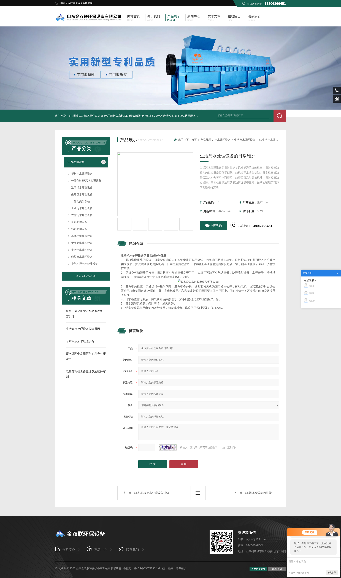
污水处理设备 (76, 162)
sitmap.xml (258, 568)
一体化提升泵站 (80, 201)
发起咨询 (332, 572)
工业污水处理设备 (82, 208)
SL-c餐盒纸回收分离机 (137, 115)
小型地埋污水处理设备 (84, 263)
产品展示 (205, 139)
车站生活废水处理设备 (80, 341)
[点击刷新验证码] (168, 447)
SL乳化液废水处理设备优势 (151, 492)
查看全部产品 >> (86, 276)
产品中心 (100, 550)
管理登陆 (277, 568)
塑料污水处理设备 (82, 173)
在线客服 (309, 280)
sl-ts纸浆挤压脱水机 (186, 115)
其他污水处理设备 (82, 235)
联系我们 (132, 550)
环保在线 (181, 568)
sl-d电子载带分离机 (112, 115)
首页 (194, 139)
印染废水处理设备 (82, 256)
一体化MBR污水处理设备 (86, 180)
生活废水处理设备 (82, 194)
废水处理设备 (79, 222)
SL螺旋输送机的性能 (258, 492)
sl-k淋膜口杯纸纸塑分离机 (84, 115)
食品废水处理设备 (82, 242)
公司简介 (68, 550)
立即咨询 (216, 225)
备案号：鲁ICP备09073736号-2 (141, 568)
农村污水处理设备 (82, 215)
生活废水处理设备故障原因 (83, 328)
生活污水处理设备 (82, 249)
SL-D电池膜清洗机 (163, 115)
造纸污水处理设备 (82, 187)
